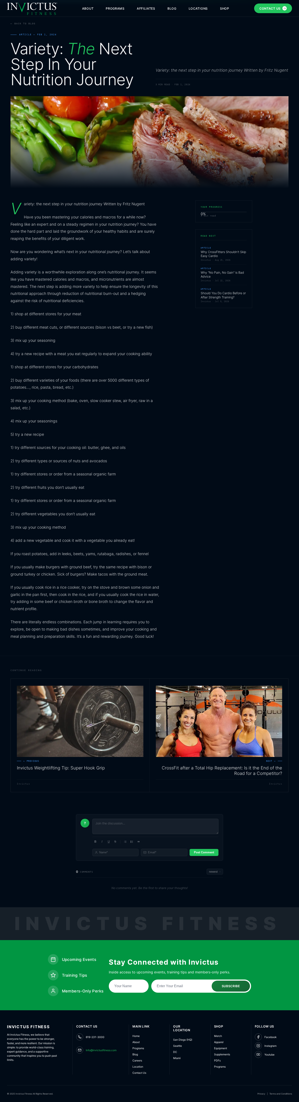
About (136, 1042)
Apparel (218, 1042)
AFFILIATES (146, 8)
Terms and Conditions (280, 1093)
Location (137, 1066)
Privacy (261, 1093)
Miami (177, 1058)
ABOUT (88, 8)
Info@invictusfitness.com (101, 1050)
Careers (137, 1060)
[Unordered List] (132, 842)
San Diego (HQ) (182, 1039)
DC (175, 1052)
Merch (218, 1036)
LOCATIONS (198, 8)
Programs (138, 1048)
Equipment (220, 1048)
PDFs (217, 1060)
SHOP (224, 8)
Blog (135, 1054)
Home (136, 1036)
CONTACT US (270, 8)
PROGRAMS (115, 8)
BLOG (171, 8)
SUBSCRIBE (231, 986)
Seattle (177, 1045)
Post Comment (204, 852)
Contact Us (139, 1072)
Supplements (222, 1054)
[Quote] (138, 842)
